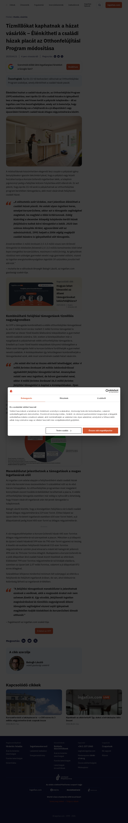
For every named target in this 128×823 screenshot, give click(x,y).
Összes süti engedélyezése (100, 430)
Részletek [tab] (64, 398)
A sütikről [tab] (101, 398)
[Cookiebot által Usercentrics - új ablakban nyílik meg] (107, 391)
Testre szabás (62, 430)
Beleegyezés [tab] (26, 398)
